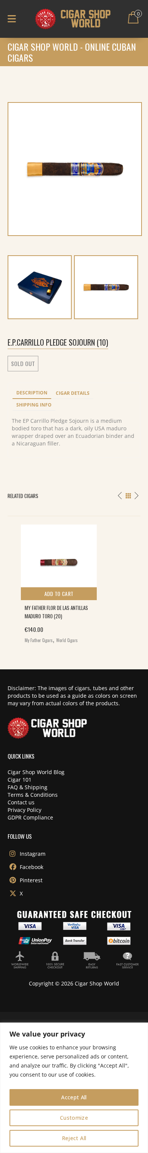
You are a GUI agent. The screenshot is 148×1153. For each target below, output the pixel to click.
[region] (74, 1088)
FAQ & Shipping (27, 787)
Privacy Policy (24, 809)
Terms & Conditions (33, 794)
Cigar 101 (19, 779)
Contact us (21, 802)
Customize (74, 1117)
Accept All (74, 1097)
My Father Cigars (39, 640)
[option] (74, 582)
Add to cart (59, 593)
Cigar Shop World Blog (36, 772)
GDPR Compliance (30, 817)
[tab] (32, 393)
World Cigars (67, 640)
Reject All (74, 1138)
